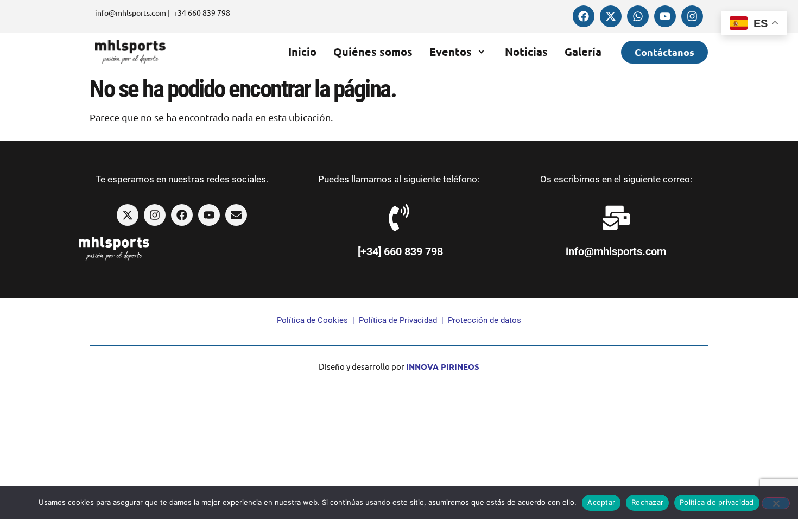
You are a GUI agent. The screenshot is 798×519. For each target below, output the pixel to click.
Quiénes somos (373, 52)
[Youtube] (665, 16)
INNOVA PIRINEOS (442, 366)
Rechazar (647, 502)
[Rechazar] (776, 503)
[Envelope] (236, 215)
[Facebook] (583, 16)
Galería (583, 52)
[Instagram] (692, 16)
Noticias (526, 52)
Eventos (450, 52)
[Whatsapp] (638, 16)
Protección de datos (484, 320)
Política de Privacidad (398, 320)
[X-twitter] (611, 16)
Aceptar (601, 502)
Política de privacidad (717, 502)
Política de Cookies (312, 320)
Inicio (302, 52)
